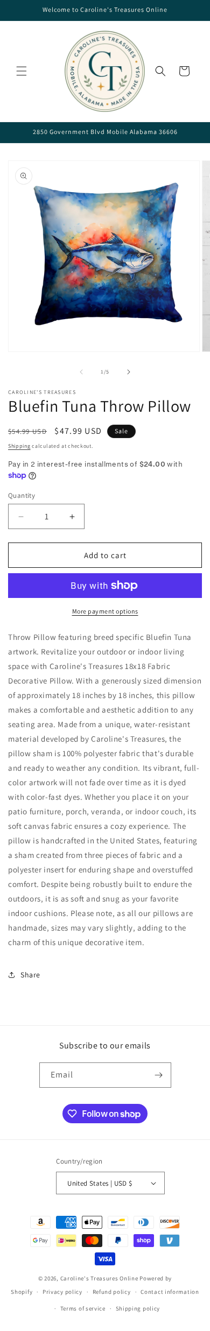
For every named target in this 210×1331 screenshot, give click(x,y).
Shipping (19, 445)
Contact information (170, 1291)
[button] (21, 71)
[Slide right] (129, 372)
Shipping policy (138, 1308)
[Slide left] (81, 372)
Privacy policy (62, 1291)
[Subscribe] (159, 1075)
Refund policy (112, 1291)
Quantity (21, 495)
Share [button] (30, 975)
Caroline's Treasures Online (99, 1278)
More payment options (105, 611)
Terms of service (83, 1308)
